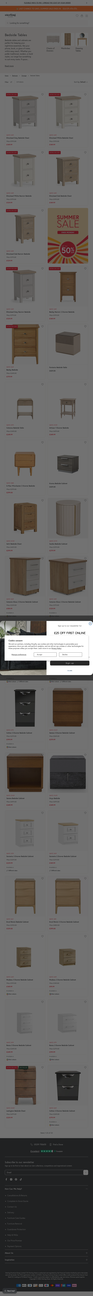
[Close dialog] (90, 623)
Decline (64, 654)
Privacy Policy (56, 648)
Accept (39, 654)
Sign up (70, 663)
